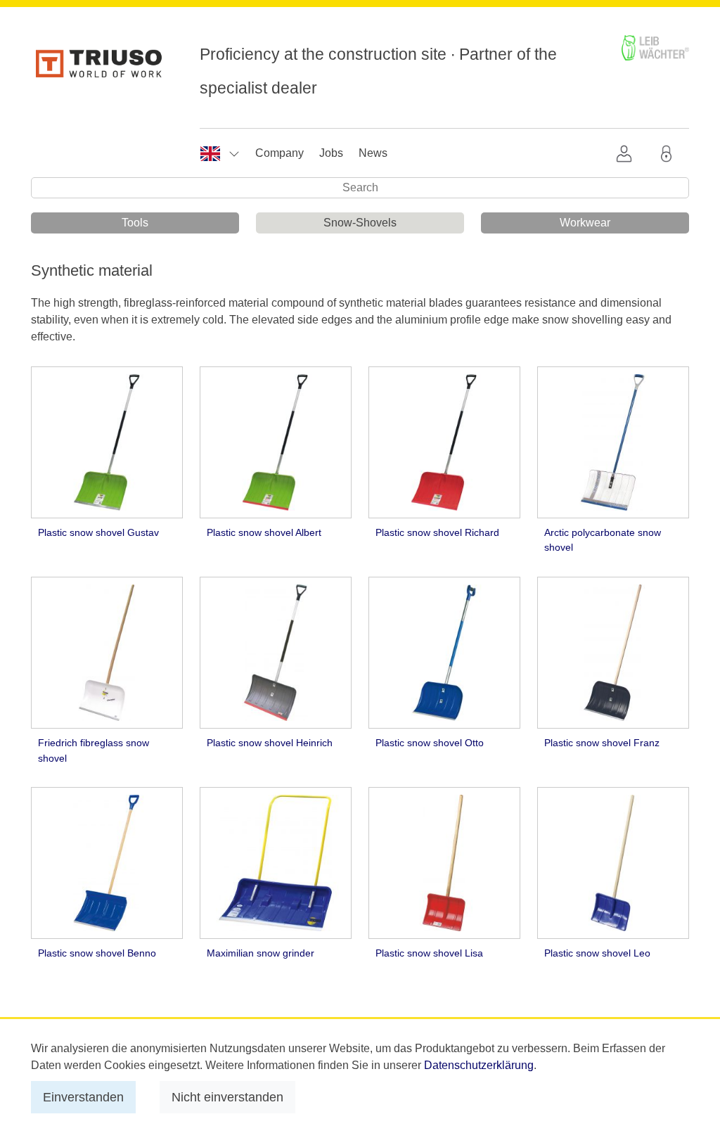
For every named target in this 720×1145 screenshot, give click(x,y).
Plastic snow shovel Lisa (429, 953)
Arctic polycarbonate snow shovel (602, 540)
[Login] (669, 153)
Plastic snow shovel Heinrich (270, 742)
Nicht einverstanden (227, 1096)
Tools (135, 223)
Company (279, 153)
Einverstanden (83, 1096)
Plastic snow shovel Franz (602, 742)
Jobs (331, 153)
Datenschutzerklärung (479, 1065)
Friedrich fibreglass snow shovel (93, 750)
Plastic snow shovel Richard (437, 532)
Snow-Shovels (360, 223)
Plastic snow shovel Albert (264, 532)
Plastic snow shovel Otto (429, 742)
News (373, 153)
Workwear (585, 223)
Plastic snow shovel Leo (597, 953)
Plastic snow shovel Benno (97, 953)
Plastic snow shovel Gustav (98, 532)
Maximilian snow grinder (260, 953)
